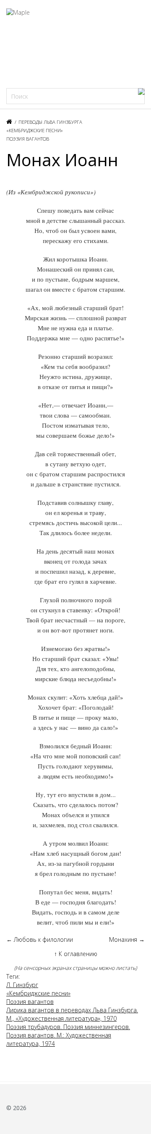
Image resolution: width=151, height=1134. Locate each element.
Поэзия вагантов (27, 139)
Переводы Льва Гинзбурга (50, 122)
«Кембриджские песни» (34, 130)
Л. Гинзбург (22, 985)
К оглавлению (75, 954)
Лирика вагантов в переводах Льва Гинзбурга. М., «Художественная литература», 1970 (72, 1014)
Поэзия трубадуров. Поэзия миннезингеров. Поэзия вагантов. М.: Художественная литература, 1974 (68, 1035)
